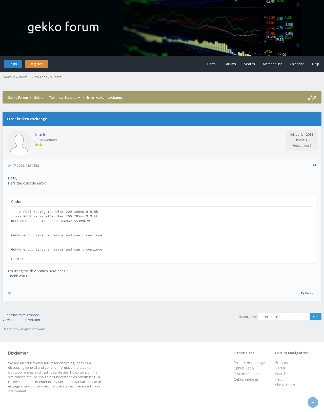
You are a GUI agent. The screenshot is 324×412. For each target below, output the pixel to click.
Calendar (297, 63)
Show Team (285, 384)
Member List (272, 63)
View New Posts (15, 77)
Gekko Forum (17, 97)
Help (315, 63)
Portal (211, 63)
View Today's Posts (46, 77)
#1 (314, 165)
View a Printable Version (21, 319)
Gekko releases (246, 379)
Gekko (38, 97)
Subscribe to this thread (21, 315)
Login (13, 63)
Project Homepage (249, 362)
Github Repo (244, 368)
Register (36, 63)
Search (249, 63)
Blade (40, 134)
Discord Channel (247, 373)
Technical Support (63, 97)
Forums (230, 63)
